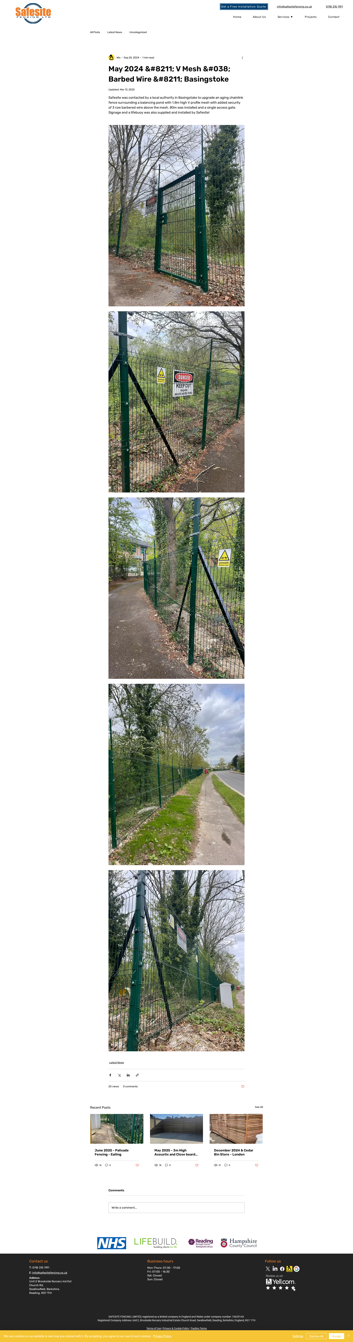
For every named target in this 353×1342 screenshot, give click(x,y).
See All (259, 1107)
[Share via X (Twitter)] (119, 1075)
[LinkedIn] (275, 1269)
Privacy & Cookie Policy (176, 1328)
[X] (268, 1269)
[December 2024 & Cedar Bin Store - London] (236, 1129)
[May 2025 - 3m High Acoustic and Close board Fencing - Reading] (176, 1129)
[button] (244, 6)
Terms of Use (153, 1328)
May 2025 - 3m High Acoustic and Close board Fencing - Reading (174, 1152)
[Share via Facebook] (110, 1075)
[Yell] (289, 1269)
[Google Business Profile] (296, 1269)
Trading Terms (199, 1328)
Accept (336, 1336)
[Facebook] (282, 1269)
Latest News (114, 32)
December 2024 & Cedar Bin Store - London (233, 1152)
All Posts (95, 32)
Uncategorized (138, 32)
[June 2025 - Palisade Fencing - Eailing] (116, 1129)
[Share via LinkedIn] (128, 1075)
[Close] (348, 1336)
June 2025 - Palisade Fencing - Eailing (112, 1152)
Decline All (316, 1336)
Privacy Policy (162, 1336)
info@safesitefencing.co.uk (49, 1272)
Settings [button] (298, 1336)
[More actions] (242, 57)
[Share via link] (137, 1075)
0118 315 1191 (40, 1267)
